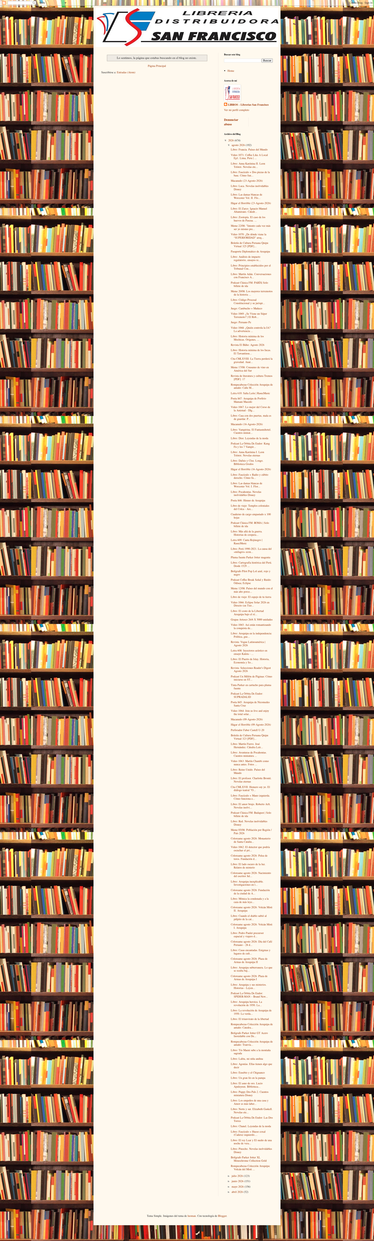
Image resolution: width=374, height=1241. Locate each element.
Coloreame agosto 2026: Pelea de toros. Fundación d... (249, 857)
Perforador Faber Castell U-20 (247, 730)
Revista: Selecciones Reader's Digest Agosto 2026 (251, 669)
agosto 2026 (239, 145)
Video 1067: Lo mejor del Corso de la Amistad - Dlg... (250, 408)
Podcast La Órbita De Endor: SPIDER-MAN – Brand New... (249, 994)
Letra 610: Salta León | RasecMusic (250, 393)
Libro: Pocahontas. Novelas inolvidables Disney (246, 493)
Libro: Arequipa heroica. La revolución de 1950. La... (246, 1003)
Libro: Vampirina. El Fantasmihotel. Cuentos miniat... (251, 431)
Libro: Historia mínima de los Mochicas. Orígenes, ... (247, 337)
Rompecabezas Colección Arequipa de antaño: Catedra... (252, 1025)
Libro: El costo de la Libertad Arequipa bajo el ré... (247, 612)
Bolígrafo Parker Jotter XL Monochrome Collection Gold (249, 1158)
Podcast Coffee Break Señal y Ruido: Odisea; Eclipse (251, 581)
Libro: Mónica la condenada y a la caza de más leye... (250, 900)
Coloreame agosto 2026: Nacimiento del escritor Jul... (251, 874)
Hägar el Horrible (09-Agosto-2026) (251, 724)
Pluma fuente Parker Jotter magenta (250, 557)
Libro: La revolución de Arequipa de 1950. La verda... (251, 1011)
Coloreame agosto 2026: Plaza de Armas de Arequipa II (249, 960)
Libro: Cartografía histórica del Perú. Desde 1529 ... (251, 564)
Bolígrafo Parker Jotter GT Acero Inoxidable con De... (249, 1034)
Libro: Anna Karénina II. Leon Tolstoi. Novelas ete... (248, 165)
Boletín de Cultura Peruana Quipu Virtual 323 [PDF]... (249, 736)
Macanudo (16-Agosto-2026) (247, 424)
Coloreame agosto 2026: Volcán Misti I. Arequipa (251, 925)
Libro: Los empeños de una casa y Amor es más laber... (249, 1102)
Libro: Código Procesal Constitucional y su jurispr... (248, 301)
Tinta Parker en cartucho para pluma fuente (251, 686)
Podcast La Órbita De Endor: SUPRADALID (247, 695)
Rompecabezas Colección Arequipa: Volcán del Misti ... (250, 1167)
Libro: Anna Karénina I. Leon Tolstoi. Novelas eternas (247, 453)
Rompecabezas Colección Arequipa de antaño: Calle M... (252, 386)
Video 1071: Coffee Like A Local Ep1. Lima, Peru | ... (249, 156)
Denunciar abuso (231, 122)
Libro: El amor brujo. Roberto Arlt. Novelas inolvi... (251, 805)
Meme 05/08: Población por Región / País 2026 (251, 831)
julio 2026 (238, 1176)
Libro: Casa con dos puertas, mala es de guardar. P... (251, 417)
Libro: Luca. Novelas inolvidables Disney (249, 187)
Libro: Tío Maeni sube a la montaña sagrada (251, 1051)
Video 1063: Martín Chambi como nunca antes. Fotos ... (250, 762)
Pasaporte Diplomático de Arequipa (250, 251)
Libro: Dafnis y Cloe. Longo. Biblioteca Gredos (247, 462)
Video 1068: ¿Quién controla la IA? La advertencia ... (250, 329)
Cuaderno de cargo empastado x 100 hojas (251, 515)
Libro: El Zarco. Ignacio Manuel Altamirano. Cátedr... (249, 210)
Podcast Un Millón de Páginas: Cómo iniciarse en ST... (251, 678)
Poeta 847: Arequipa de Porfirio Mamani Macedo (248, 400)
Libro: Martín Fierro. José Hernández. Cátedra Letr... (247, 745)
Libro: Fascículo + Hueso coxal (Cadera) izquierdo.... (248, 1133)
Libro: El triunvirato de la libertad (250, 1019)
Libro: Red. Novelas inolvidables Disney (249, 822)
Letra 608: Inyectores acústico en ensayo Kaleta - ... (249, 652)
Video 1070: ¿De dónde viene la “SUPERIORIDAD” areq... (248, 235)
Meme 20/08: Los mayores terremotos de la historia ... (252, 292)
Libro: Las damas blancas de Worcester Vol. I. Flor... (246, 484)
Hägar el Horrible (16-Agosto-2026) (251, 469)
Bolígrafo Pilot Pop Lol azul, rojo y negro (250, 572)
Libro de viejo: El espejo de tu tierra (251, 597)
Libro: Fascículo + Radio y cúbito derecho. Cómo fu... (249, 476)
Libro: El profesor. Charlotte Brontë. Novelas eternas (251, 779)
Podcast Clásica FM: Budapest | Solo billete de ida (251, 814)
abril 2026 (238, 1192)
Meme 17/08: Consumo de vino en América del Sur (250, 368)
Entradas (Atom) (126, 72)
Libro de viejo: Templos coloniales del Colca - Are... (250, 507)
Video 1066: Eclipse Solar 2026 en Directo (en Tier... (250, 603)
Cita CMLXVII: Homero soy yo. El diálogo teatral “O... (250, 788)
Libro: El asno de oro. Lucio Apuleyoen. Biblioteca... (247, 1084)
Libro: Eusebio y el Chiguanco (248, 1072)
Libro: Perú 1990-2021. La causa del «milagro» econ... (251, 550)
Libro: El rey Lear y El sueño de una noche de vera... (251, 1141)
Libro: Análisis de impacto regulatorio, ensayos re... (246, 258)
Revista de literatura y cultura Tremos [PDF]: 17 (251, 377)
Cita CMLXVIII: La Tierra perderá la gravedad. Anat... (252, 360)
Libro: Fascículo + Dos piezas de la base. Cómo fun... (250, 173)
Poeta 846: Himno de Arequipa (248, 500)
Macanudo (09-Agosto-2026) (247, 719)
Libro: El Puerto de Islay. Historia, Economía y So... (250, 660)
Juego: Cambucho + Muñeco (246, 308)
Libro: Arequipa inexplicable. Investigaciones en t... (247, 883)
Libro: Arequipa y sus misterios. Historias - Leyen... (248, 986)
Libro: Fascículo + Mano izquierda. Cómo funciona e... (250, 797)
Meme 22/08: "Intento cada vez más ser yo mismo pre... (250, 227)
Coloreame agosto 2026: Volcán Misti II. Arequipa (251, 908)
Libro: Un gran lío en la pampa (248, 1078)
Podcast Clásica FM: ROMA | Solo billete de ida (250, 524)
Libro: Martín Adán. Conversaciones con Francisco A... (251, 275)
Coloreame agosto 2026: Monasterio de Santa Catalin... (251, 840)
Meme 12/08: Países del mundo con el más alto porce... (252, 589)
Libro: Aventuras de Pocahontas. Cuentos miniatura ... (249, 754)
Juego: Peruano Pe (241, 322)
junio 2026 (238, 1181)
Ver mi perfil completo (236, 110)
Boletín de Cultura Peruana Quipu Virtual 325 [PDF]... (249, 244)
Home (231, 71)
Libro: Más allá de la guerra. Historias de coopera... (246, 532)
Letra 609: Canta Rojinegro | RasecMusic (246, 541)
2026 (231, 140)
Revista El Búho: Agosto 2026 (247, 345)
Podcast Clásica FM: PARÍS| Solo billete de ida (249, 284)
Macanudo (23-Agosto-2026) (247, 180)
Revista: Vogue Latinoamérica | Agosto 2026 (248, 643)
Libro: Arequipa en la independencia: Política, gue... (251, 634)
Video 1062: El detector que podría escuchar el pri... (250, 848)
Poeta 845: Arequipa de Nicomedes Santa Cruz (250, 703)
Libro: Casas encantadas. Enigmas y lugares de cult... (250, 951)
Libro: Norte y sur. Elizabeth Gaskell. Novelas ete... (252, 1110)
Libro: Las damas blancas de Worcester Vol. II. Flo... (246, 196)
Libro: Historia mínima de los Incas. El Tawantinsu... (251, 351)
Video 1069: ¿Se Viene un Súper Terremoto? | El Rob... (249, 315)
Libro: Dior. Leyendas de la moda (249, 438)
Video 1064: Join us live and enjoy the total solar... (250, 712)
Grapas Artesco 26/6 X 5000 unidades (252, 619)
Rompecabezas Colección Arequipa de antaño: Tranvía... (252, 1043)
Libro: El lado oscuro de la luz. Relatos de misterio (248, 865)
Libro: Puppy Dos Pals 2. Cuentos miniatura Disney (249, 1093)
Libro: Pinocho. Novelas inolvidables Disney (251, 1150)
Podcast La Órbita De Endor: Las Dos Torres (252, 1119)
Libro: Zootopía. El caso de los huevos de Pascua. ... (248, 218)
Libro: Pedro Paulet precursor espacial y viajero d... (247, 934)
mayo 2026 (238, 1186)
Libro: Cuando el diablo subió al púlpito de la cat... (249, 917)
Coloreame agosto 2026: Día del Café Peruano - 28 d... (251, 943)
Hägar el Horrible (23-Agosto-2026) (251, 203)
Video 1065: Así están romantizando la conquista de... (251, 626)
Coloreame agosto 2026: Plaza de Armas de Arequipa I (249, 977)
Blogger (222, 1216)
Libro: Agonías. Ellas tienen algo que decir (251, 1065)
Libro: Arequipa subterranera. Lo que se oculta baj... (251, 969)
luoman (192, 1216)
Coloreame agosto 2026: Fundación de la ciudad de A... (250, 891)
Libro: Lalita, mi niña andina (247, 1058)
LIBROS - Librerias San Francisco (248, 105)
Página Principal (157, 66)
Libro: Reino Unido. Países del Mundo (248, 771)
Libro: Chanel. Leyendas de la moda (251, 1126)
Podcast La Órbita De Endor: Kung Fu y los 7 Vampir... (250, 445)
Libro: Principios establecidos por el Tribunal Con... (251, 267)
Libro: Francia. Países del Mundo (249, 149)
